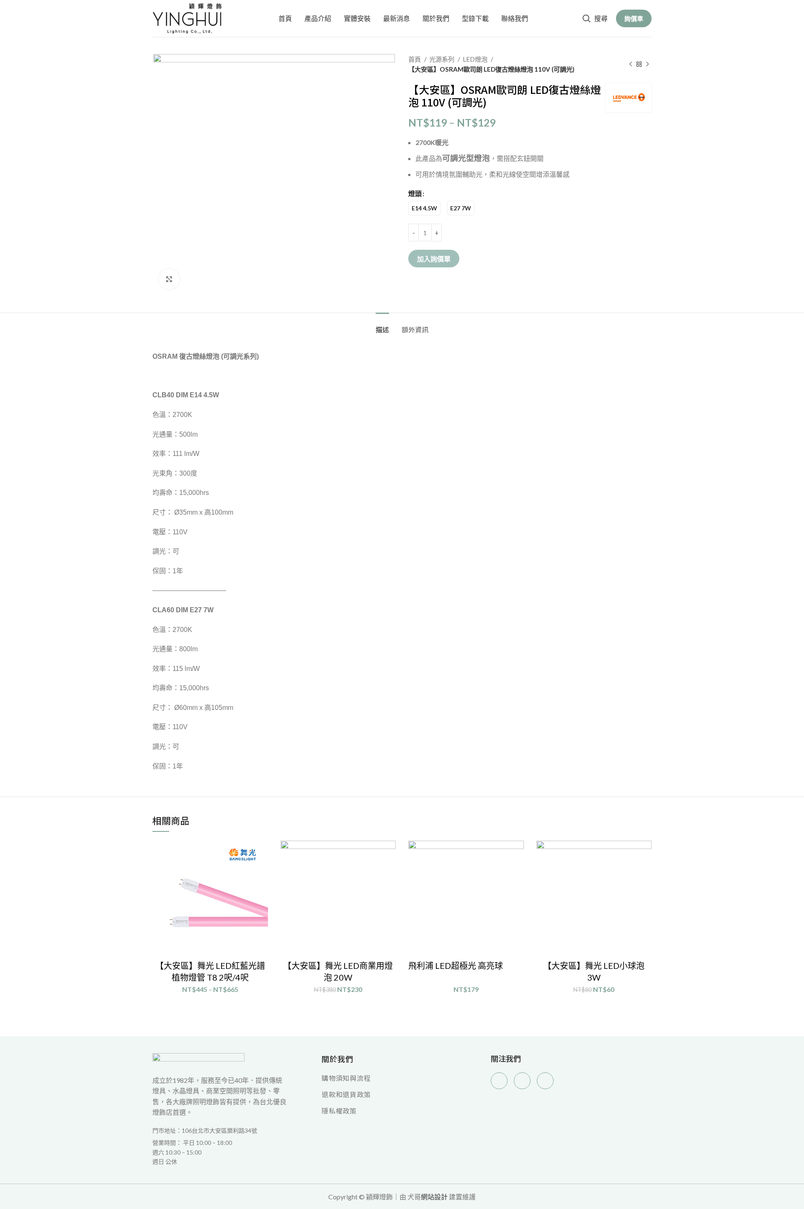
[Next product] (647, 64)
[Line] (545, 1080)
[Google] (522, 1080)
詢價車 (633, 18)
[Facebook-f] (499, 1080)
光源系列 (442, 59)
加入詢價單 (434, 259)
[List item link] (220, 1152)
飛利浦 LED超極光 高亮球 (455, 965)
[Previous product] (630, 64)
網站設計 (434, 1197)
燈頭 (415, 193)
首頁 (415, 59)
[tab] (382, 325)
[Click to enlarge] (169, 279)
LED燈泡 (476, 59)
